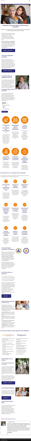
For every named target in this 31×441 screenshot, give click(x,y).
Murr (6, 258)
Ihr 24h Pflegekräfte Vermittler (15, 416)
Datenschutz (12, 439)
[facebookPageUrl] (7, 434)
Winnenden (11, 255)
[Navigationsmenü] (29, 0)
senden (6, 284)
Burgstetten (7, 256)
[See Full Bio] (17, 431)
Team (15, 439)
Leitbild (18, 439)
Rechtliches (8, 439)
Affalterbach (12, 256)
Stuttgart (6, 259)
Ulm (9, 259)
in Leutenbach (24, 416)
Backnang (10, 257)
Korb (9, 256)
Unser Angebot (3, 440)
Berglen (8, 257)
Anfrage (29, 439)
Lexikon (6, 440)
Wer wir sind (20, 439)
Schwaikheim (3, 256)
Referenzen (24, 439)
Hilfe (27, 439)
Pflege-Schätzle (7, 416)
